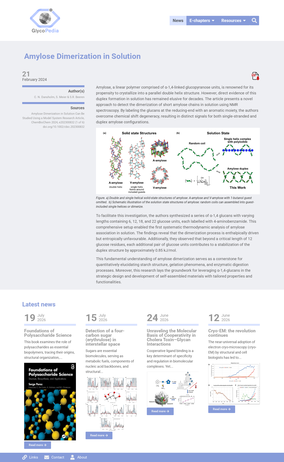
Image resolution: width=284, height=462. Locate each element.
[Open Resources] (244, 20)
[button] (254, 20)
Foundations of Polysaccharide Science (47, 333)
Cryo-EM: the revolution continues (232, 333)
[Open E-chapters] (213, 20)
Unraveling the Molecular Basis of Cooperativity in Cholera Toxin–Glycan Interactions (171, 337)
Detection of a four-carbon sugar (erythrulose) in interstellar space (105, 337)
